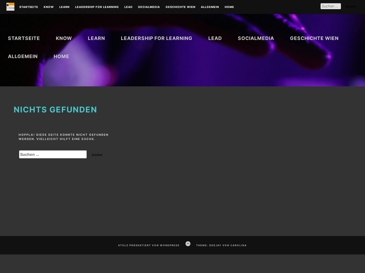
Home (229, 7)
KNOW (49, 7)
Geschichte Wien (180, 7)
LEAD (128, 7)
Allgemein (210, 7)
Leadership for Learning (97, 7)
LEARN (64, 7)
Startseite (28, 7)
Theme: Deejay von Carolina (221, 245)
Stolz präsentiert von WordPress (149, 245)
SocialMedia (149, 7)
